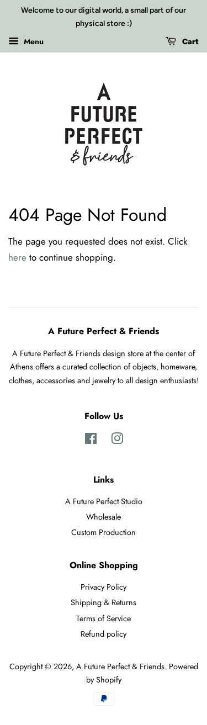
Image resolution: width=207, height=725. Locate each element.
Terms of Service (103, 618)
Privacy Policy (103, 586)
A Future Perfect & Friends (120, 666)
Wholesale (103, 516)
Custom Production (103, 532)
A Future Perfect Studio (103, 501)
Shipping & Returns (103, 602)
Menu (33, 40)
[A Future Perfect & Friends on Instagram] (117, 440)
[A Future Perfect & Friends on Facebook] (90, 440)
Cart (190, 41)
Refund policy (103, 633)
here (17, 257)
